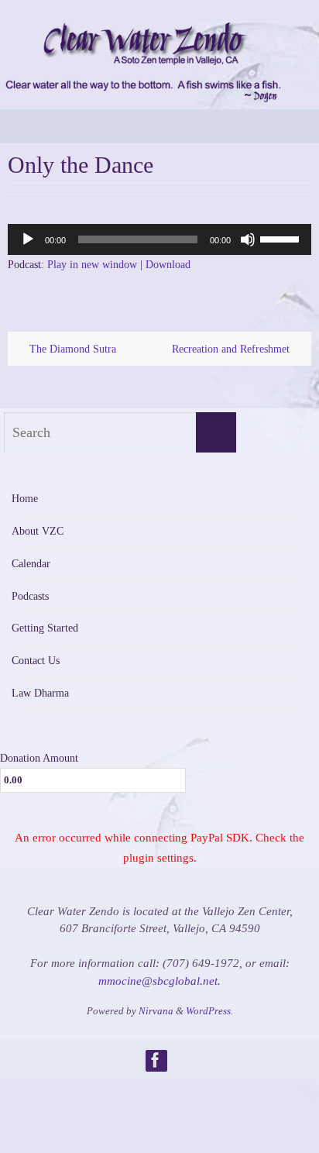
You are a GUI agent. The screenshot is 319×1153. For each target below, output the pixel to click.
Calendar (31, 564)
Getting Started (45, 628)
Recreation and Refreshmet (232, 348)
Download (168, 264)
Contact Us (36, 660)
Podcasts (30, 596)
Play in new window (92, 264)
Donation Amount (39, 758)
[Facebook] (156, 1060)
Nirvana (156, 1011)
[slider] (282, 238)
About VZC (37, 531)
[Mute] (248, 239)
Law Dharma (40, 693)
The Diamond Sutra (71, 348)
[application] (159, 239)
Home (25, 498)
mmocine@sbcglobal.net (158, 981)
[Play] (28, 239)
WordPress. (209, 1011)
